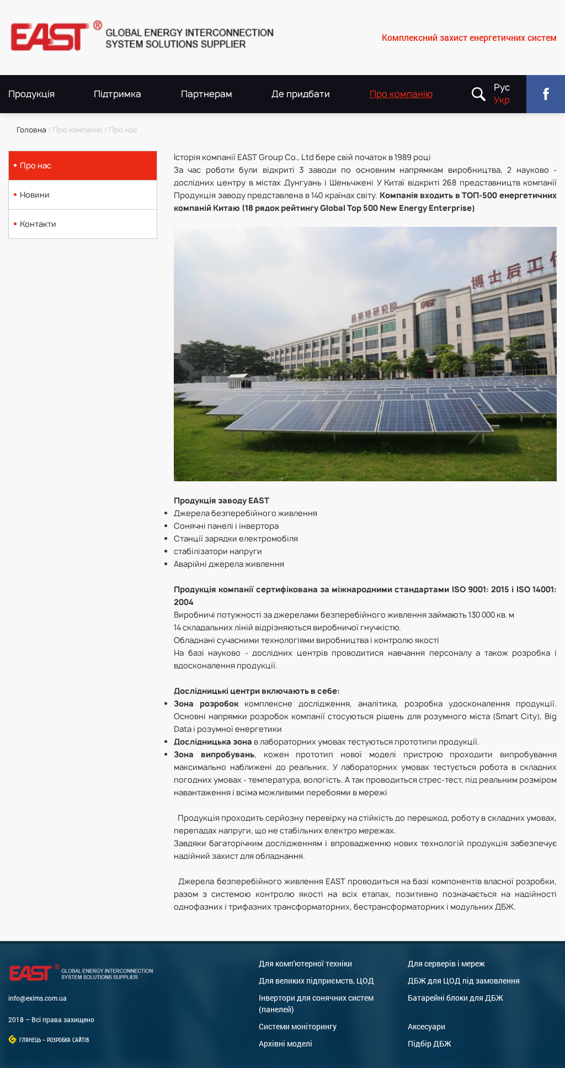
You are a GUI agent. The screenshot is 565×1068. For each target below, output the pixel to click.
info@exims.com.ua (37, 997)
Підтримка (117, 94)
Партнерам (206, 94)
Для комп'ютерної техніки (305, 963)
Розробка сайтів (68, 1040)
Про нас (35, 165)
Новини (35, 194)
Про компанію (401, 94)
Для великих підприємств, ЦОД (316, 980)
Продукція (31, 94)
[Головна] (145, 37)
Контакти (38, 224)
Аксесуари (426, 1026)
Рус (502, 87)
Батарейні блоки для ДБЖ (455, 997)
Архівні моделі (285, 1043)
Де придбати (300, 94)
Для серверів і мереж (446, 963)
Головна (31, 130)
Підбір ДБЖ (429, 1043)
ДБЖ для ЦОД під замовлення (464, 980)
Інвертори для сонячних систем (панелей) (316, 1003)
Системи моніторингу (298, 1026)
